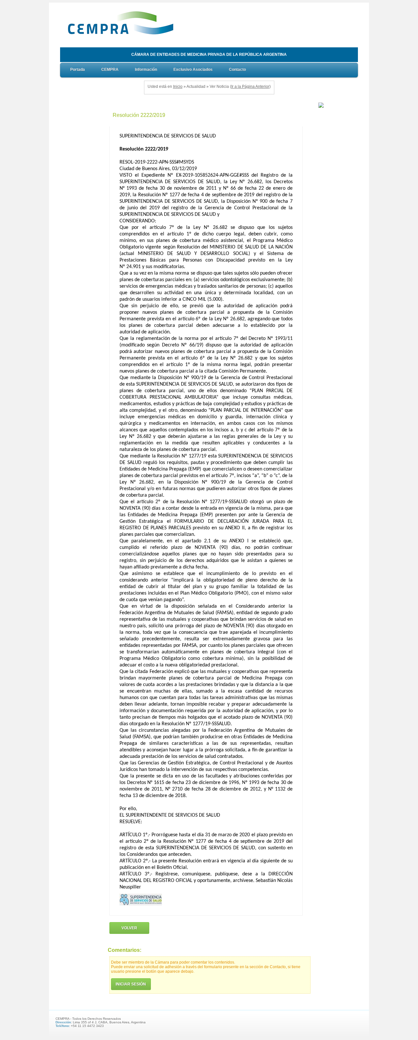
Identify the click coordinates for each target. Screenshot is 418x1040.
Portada (77, 69)
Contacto (237, 69)
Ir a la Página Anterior (250, 86)
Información (146, 69)
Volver (129, 928)
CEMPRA (110, 69)
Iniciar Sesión (131, 984)
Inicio (178, 86)
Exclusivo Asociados (193, 69)
